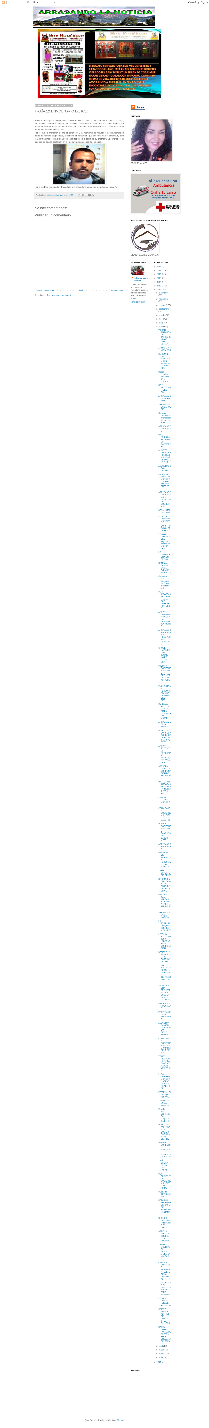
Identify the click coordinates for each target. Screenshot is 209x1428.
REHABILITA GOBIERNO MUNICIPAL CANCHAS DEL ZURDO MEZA (164, 832)
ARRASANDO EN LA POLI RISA (164, 398)
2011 (159, 1362)
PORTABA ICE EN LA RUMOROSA (164, 1015)
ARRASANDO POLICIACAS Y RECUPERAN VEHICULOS (164, 637)
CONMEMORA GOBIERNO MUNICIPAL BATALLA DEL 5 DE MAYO (164, 1045)
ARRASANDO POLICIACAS (164, 428)
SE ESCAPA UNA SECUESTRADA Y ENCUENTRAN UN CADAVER (164, 993)
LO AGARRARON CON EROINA (164, 555)
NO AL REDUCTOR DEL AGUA (164, 388)
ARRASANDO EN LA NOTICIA (164, 724)
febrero (162, 1353)
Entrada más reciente (44, 290)
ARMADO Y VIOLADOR (164, 349)
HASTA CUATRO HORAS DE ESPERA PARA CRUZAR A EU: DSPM (164, 1334)
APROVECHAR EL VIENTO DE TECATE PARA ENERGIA (164, 1289)
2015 (159, 278)
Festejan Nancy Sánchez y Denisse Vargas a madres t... (164, 1115)
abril (161, 1346)
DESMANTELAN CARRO (164, 511)
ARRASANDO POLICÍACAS (164, 846)
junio (161, 323)
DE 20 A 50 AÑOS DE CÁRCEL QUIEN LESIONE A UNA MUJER (164, 711)
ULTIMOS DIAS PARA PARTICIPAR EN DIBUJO (164, 1223)
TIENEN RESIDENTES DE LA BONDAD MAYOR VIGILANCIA (164, 1063)
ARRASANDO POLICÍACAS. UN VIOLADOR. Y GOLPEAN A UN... (164, 499)
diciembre (163, 293)
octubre (162, 305)
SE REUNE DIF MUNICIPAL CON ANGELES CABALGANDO (164, 361)
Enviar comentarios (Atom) (59, 295)
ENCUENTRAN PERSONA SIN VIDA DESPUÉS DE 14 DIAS (164, 693)
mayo (161, 326)
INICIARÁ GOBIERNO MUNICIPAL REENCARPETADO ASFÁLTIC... (164, 674)
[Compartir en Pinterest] (92, 195)
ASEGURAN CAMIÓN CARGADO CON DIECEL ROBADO (164, 1029)
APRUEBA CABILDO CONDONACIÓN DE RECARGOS (164, 772)
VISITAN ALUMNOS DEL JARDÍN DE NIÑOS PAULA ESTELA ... (164, 337)
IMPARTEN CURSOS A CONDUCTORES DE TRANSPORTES (164, 736)
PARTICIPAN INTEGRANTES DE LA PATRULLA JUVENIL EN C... (164, 788)
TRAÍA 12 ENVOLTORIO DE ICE (164, 872)
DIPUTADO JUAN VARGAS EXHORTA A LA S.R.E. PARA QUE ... (164, 901)
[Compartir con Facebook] (89, 195)
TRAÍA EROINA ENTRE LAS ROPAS (163, 1165)
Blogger (120, 1420)
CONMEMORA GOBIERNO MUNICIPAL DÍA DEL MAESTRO (164, 814)
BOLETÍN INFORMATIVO (164, 1194)
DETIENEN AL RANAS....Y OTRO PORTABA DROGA (164, 957)
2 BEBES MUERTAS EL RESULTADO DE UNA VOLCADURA (164, 1251)
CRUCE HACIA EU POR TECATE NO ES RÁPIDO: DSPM (164, 655)
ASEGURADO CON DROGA (164, 468)
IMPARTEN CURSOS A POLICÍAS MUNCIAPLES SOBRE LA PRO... (164, 456)
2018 (159, 267)
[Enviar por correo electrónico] (80, 195)
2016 (159, 274)
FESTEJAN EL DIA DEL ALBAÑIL (164, 1094)
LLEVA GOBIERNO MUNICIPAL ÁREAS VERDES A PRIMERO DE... (164, 1081)
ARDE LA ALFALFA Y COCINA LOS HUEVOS (164, 1236)
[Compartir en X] (86, 195)
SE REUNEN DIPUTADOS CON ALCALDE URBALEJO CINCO (164, 885)
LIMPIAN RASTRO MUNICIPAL (164, 801)
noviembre (163, 299)
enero (162, 1357)
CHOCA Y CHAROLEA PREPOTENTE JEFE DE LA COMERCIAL (164, 1270)
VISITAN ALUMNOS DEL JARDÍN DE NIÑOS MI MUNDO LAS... (164, 541)
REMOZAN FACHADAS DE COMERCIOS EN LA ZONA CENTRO (164, 1132)
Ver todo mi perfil (138, 302)
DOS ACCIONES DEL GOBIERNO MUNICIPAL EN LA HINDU (164, 1181)
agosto (162, 315)
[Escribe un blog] (83, 195)
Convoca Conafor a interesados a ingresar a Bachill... (164, 418)
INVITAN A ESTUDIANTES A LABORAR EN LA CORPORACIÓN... (164, 941)
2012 (159, 289)
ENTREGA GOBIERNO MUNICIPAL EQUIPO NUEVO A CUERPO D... (164, 481)
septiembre (164, 309)
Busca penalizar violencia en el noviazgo (163, 377)
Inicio (81, 290)
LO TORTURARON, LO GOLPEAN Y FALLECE (164, 926)
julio (161, 319)
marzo (162, 1350)
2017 (159, 270)
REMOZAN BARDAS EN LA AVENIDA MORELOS (164, 568)
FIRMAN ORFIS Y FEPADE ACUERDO (164, 1302)
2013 (159, 286)
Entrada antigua (116, 290)
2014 (159, 282)
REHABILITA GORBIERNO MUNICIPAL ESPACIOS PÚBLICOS (164, 1150)
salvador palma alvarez (141, 279)
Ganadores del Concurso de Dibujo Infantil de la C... (163, 582)
